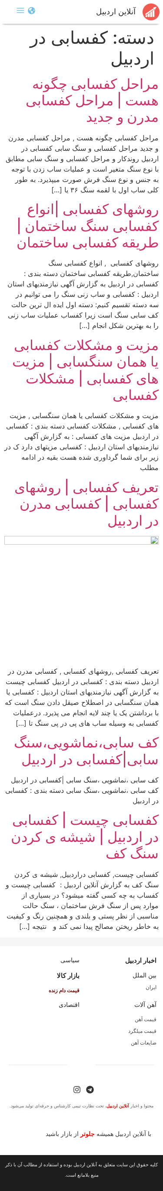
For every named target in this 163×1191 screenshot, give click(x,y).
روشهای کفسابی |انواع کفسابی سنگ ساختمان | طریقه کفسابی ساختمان (88, 226)
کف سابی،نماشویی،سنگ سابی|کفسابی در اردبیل (86, 750)
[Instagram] (77, 1090)
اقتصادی (69, 1004)
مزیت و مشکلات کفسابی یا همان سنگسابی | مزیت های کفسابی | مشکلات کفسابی (85, 370)
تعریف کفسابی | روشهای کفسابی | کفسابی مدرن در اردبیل (86, 504)
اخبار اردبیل (140, 960)
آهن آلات (145, 1004)
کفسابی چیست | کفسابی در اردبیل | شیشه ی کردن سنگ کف (85, 836)
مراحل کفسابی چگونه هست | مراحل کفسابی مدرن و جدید (92, 100)
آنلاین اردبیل (116, 11)
